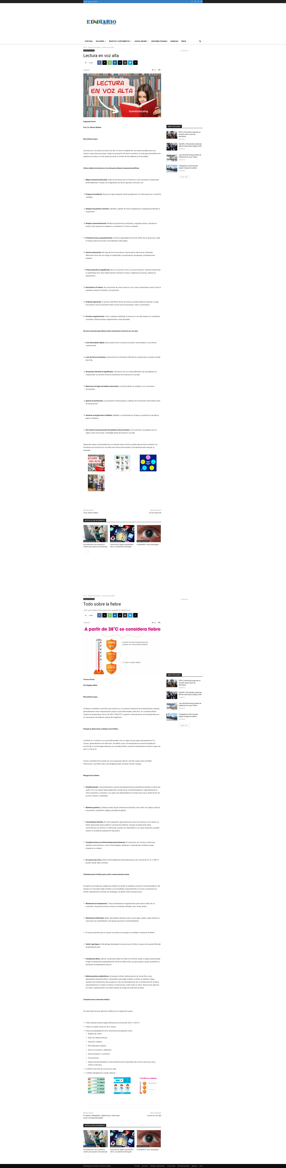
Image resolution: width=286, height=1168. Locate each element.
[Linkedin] (115, 62)
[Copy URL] (135, 62)
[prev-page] (84, 552)
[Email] (120, 62)
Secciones (145, 1166)
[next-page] (88, 552)
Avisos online (171, 1166)
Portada (137, 1166)
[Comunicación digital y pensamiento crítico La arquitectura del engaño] (122, 533)
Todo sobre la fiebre (90, 513)
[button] (200, 41)
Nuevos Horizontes (94, 47)
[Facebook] (192, 1)
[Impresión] (125, 62)
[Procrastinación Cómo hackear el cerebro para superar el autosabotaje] (95, 533)
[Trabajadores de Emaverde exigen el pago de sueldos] (171, 168)
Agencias (194, 1166)
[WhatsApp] (109, 62)
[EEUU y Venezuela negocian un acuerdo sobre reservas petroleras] (171, 135)
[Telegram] (130, 62)
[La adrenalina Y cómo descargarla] (149, 533)
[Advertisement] (161, 22)
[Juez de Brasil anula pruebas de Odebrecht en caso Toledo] (171, 157)
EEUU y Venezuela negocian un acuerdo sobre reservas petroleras (190, 134)
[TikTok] (198, 1)
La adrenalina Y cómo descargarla (148, 544)
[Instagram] (195, 1)
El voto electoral (155, 513)
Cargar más (183, 177)
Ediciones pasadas (183, 1166)
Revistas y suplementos (157, 1166)
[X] (201, 1)
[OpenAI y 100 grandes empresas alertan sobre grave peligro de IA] (171, 146)
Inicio (85, 47)
